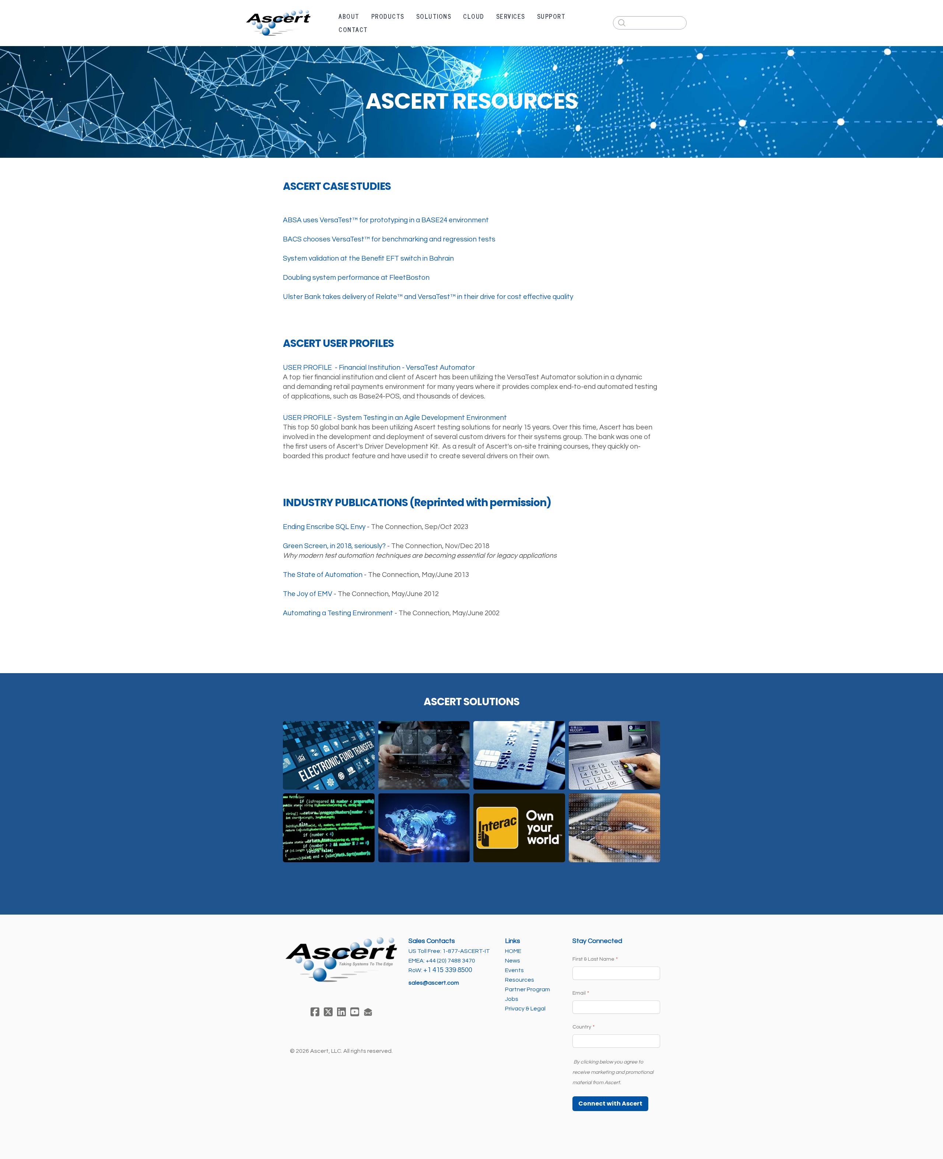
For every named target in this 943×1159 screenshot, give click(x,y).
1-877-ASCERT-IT (466, 951)
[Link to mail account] (368, 1012)
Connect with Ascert (610, 1103)
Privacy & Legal (525, 1009)
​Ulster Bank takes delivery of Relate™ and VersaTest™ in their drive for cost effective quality (428, 296)
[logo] (278, 22)
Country (581, 1027)
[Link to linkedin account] (341, 1012)
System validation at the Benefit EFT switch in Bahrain (368, 258)
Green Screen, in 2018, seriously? (334, 546)
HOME (513, 951)
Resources (519, 980)
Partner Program (527, 989)
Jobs (512, 999)
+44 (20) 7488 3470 (450, 961)
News (512, 961)
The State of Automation (322, 574)
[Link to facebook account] (315, 1012)
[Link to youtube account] (354, 1012)
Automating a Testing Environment (338, 613)
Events (514, 970)
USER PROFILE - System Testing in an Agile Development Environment (395, 417)
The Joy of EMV (307, 594)
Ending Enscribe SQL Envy (324, 526)
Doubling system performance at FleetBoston (356, 277)
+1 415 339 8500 (447, 970)
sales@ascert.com (434, 983)
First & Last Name (593, 959)
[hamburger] (321, 16)
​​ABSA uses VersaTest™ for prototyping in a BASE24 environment (386, 220)
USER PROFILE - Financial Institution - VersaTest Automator (379, 367)
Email (579, 993)
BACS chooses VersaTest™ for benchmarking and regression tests (389, 239)
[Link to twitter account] (328, 1012)
